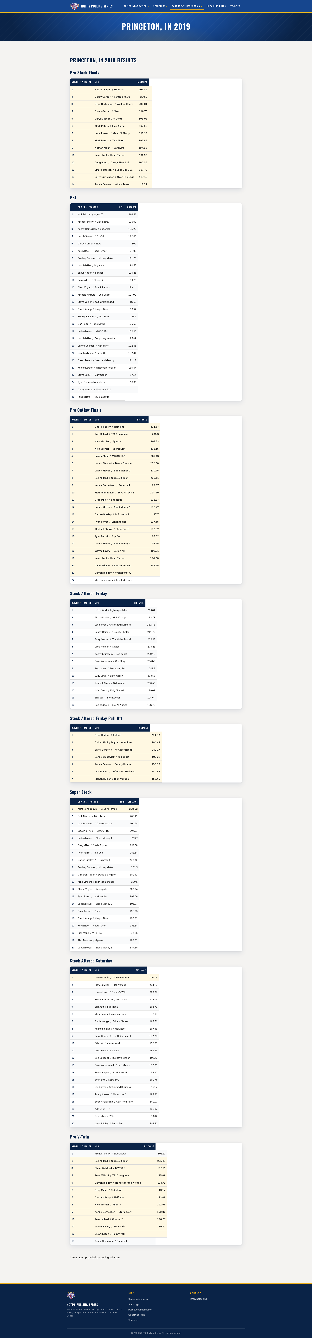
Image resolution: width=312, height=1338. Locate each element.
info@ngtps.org (198, 1298)
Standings (159, 6)
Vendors (235, 6)
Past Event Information (186, 6)
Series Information (135, 6)
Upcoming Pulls (216, 6)
